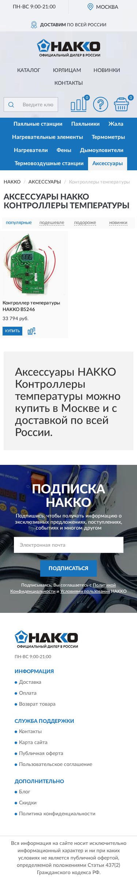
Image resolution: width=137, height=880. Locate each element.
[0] (121, 104)
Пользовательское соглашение (55, 764)
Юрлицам (67, 70)
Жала (116, 124)
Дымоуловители (101, 150)
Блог (24, 792)
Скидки (28, 803)
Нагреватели (31, 150)
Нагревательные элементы (47, 137)
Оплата (28, 693)
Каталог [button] (29, 70)
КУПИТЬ (12, 331)
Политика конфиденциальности (57, 814)
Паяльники (85, 124)
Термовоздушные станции (49, 163)
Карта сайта (33, 743)
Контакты (68, 83)
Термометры (108, 137)
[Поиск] (11, 104)
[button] (100, 104)
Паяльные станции (38, 124)
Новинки (107, 70)
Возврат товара (37, 704)
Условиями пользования (85, 591)
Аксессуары (107, 163)
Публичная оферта (41, 753)
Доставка (30, 682)
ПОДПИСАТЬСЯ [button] (68, 568)
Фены (64, 150)
